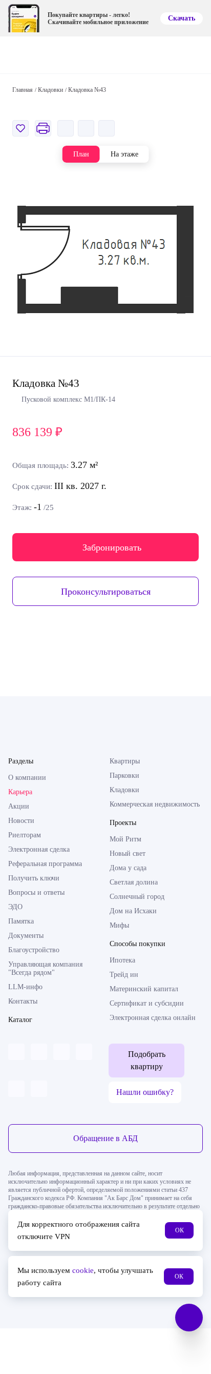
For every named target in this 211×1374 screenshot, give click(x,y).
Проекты (123, 823)
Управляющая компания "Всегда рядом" (45, 968)
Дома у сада (128, 868)
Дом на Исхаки (133, 911)
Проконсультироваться (106, 591)
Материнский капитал (144, 989)
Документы (26, 935)
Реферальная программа (45, 864)
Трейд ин (124, 974)
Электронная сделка (39, 849)
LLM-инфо (25, 987)
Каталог (20, 1020)
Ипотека (122, 960)
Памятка (21, 921)
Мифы (119, 925)
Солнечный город (137, 896)
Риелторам (24, 835)
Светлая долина (134, 882)
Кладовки (124, 790)
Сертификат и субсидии (147, 1003)
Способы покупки (137, 944)
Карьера (20, 792)
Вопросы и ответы (36, 892)
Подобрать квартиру (146, 1060)
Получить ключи (33, 878)
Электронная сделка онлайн (153, 1018)
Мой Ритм (125, 839)
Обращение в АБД (105, 1138)
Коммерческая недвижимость (155, 804)
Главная (22, 89)
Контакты (22, 1001)
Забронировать (111, 547)
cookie (83, 1270)
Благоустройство (33, 950)
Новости (21, 821)
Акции (18, 806)
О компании (27, 777)
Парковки (124, 775)
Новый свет (127, 853)
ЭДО (15, 907)
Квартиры (125, 761)
